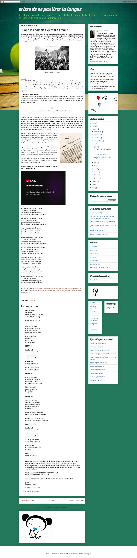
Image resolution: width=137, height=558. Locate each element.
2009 (94, 188)
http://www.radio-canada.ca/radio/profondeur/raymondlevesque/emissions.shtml (58, 288)
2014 (94, 123)
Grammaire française (97, 347)
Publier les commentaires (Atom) (56, 507)
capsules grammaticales (95, 307)
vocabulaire (94, 253)
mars (96, 172)
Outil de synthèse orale (97, 377)
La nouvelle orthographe (98, 343)
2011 (94, 181)
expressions (94, 315)
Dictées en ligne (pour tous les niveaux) (103, 354)
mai (95, 166)
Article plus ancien (76, 501)
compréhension (95, 264)
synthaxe (93, 257)
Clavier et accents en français (99, 350)
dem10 (76, 554)
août (96, 144)
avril (95, 169)
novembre (97, 135)
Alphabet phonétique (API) (98, 362)
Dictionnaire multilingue (97, 369)
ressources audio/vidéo (94, 330)
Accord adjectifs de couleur (99, 280)
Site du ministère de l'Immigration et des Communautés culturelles (102, 217)
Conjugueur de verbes (97, 380)
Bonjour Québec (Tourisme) (99, 234)
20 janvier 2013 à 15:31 (32, 487)
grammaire (93, 246)
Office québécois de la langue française (103, 222)
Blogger (88, 554)
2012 (94, 129)
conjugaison (94, 250)
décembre (97, 131)
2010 (94, 184)
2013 (94, 126)
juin (95, 163)
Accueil (52, 501)
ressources (94, 311)
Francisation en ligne (96, 213)
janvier (96, 178)
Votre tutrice (103, 30)
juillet (96, 147)
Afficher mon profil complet (99, 61)
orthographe (94, 260)
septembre (98, 141)
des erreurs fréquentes (94, 319)
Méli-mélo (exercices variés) (99, 267)
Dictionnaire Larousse (97, 366)
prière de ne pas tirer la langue (50, 9)
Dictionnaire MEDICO (96, 373)
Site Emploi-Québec (96, 230)
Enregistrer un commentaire (31, 491)
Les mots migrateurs (100, 154)
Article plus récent (27, 501)
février (96, 175)
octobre (97, 138)
